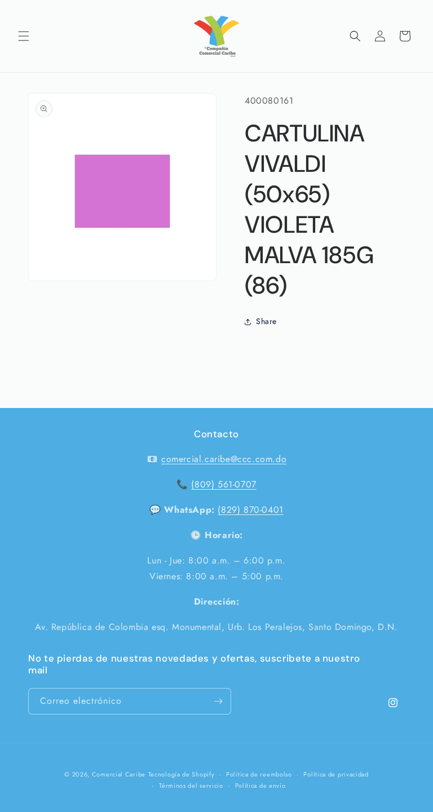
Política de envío (260, 785)
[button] (23, 36)
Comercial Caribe (118, 774)
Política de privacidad (335, 774)
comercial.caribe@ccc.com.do (223, 458)
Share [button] (266, 321)
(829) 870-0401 (250, 509)
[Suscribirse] (218, 701)
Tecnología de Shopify (181, 774)
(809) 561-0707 (223, 484)
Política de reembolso (259, 774)
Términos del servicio (191, 785)
